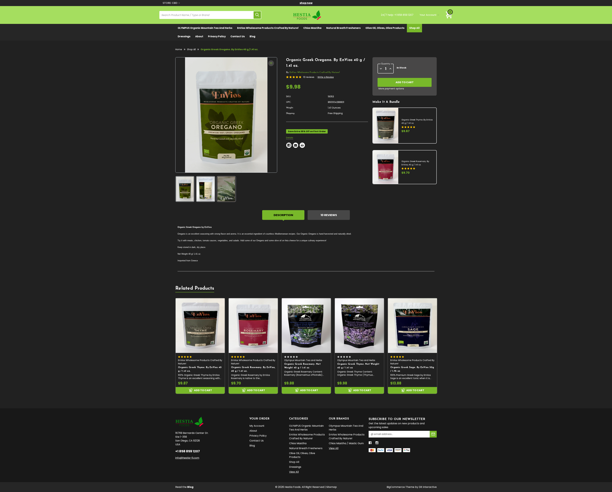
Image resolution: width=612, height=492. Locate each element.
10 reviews (308, 77)
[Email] (295, 145)
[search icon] (257, 15)
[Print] (302, 145)
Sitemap (331, 487)
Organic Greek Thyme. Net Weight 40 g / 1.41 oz (358, 366)
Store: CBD (170, 3)
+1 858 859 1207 (403, 15)
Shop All (414, 28)
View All (294, 472)
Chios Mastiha (312, 28)
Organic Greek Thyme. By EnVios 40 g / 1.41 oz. (200, 369)
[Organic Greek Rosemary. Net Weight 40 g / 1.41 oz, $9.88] (306, 325)
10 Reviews (329, 215)
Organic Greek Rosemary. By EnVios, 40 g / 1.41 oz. (253, 369)
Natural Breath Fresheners (343, 28)
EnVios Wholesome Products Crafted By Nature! (268, 28)
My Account (256, 426)
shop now (306, 3)
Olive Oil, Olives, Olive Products (384, 28)
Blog (252, 36)
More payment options (391, 88)
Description (283, 215)
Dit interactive (428, 487)
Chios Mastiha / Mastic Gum (346, 443)
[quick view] (222, 320)
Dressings (184, 36)
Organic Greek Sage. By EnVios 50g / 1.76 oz (412, 369)
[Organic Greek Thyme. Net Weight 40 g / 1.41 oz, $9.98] (359, 325)
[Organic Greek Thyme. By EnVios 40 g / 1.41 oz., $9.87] (200, 325)
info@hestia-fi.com (187, 458)
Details (289, 137)
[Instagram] (376, 442)
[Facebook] (289, 145)
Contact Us (237, 36)
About (199, 36)
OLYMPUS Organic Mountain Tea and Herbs (205, 28)
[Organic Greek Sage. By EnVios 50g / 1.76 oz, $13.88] (412, 325)
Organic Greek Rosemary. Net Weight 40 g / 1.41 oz (302, 366)
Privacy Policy (217, 36)
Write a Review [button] (325, 77)
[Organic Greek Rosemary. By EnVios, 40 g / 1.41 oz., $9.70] (253, 325)
